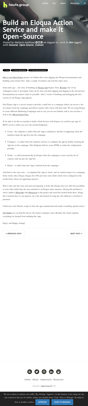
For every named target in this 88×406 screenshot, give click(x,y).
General (13, 44)
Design (45, 3)
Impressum (45, 379)
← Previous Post (14, 234)
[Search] (85, 3)
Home (27, 379)
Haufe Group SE (46, 386)
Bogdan (63, 87)
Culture (39, 44)
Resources (74, 3)
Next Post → (76, 234)
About (63, 3)
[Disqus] (44, 269)
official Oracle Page (20, 114)
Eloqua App (43, 87)
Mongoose (33, 192)
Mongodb (20, 192)
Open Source (26, 44)
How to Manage (62, 402)
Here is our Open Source (13, 77)
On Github (7, 212)
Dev (54, 3)
